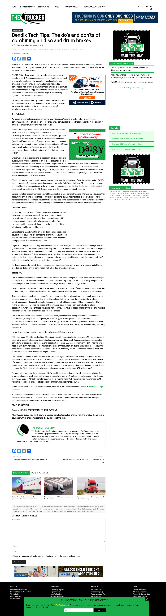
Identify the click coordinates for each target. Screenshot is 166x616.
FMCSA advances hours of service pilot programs (132, 82)
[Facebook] (134, 6)
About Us (13, 586)
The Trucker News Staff (21, 45)
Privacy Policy (14, 594)
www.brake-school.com (47, 397)
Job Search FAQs (96, 590)
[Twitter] (142, 6)
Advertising (55, 586)
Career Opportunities (140, 596)
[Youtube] (146, 6)
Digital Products (56, 592)
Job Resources (71, 7)
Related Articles (21, 473)
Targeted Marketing (57, 596)
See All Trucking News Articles (130, 88)
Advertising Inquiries (57, 590)
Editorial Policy (15, 598)
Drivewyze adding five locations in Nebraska (29, 459)
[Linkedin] (150, 6)
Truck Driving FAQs (97, 592)
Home (14, 7)
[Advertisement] (87, 222)
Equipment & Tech (17, 30)
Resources (94, 586)
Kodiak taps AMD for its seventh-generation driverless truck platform (24, 498)
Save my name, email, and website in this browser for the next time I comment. (47, 556)
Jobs (57, 7)
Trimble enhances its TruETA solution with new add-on (83, 460)
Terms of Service (15, 596)
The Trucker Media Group (18, 590)
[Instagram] (138, 6)
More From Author (39, 473)
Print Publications (56, 594)
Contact (135, 586)
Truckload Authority (93, 7)
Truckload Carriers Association (20, 592)
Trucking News (26, 7)
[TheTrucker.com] (26, 18)
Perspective (43, 7)
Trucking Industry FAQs (98, 594)
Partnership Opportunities (141, 594)
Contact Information (139, 590)
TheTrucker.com (62, 605)
